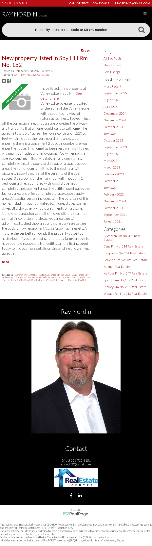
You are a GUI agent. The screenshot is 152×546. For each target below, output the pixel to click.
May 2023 (110, 160)
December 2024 (115, 113)
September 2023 (115, 147)
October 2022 (113, 181)
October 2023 (113, 140)
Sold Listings (112, 72)
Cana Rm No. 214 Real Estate (58, 274)
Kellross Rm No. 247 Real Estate (76, 277)
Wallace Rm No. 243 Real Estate (75, 280)
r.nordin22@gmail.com (76, 464)
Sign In (7, 3)
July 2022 (110, 187)
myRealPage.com (76, 514)
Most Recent (112, 86)
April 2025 (110, 106)
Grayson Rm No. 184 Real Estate (27, 277)
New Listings (112, 65)
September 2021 (115, 214)
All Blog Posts (113, 58)
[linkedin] (80, 496)
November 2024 (115, 120)
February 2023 (114, 174)
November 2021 (115, 201)
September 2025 (115, 93)
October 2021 (113, 208)
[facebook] (71, 496)
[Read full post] (19, 102)
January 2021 (113, 221)
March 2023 (112, 167)
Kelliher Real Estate (52, 277)
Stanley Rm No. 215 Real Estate (46, 280)
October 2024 (113, 127)
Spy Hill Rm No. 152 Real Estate (31, 74)
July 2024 (110, 133)
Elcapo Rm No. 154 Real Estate (125, 253)
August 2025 (112, 100)
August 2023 (112, 154)
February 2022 (114, 194)
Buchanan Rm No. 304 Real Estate (29, 274)
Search (141, 29)
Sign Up (21, 3)
